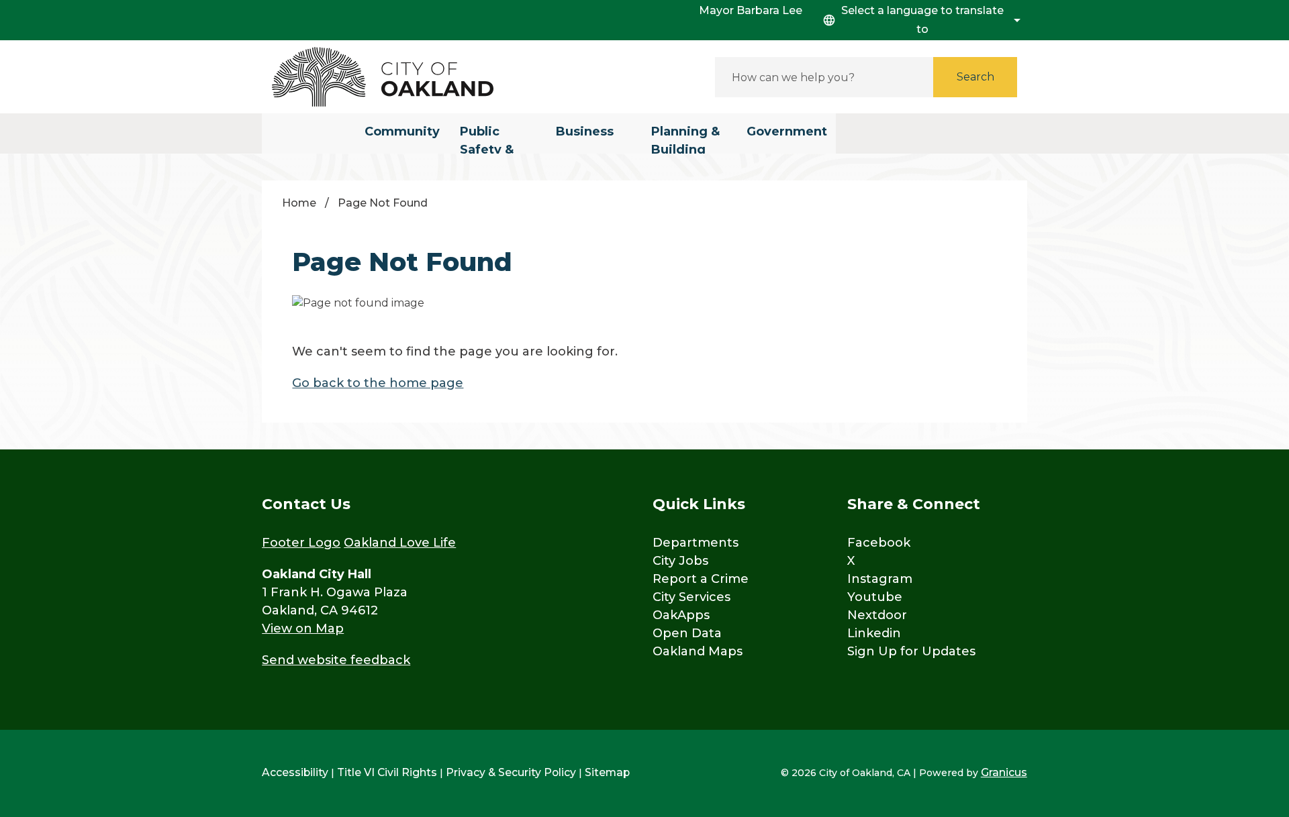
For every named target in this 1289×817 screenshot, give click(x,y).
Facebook (878, 542)
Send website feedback (336, 660)
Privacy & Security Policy (511, 772)
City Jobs (680, 560)
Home (299, 203)
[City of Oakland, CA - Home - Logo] (382, 77)
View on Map (303, 628)
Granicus (1004, 772)
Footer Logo (301, 542)
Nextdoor (877, 615)
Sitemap (607, 772)
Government (787, 131)
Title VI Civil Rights (387, 772)
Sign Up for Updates (911, 651)
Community (402, 131)
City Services (691, 597)
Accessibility (295, 772)
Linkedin (874, 633)
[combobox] (919, 20)
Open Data (687, 633)
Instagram (879, 578)
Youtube (874, 597)
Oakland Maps (698, 651)
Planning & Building (685, 139)
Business (585, 131)
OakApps (681, 615)
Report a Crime (701, 578)
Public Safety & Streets (487, 139)
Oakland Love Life (400, 542)
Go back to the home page (377, 383)
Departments (695, 542)
